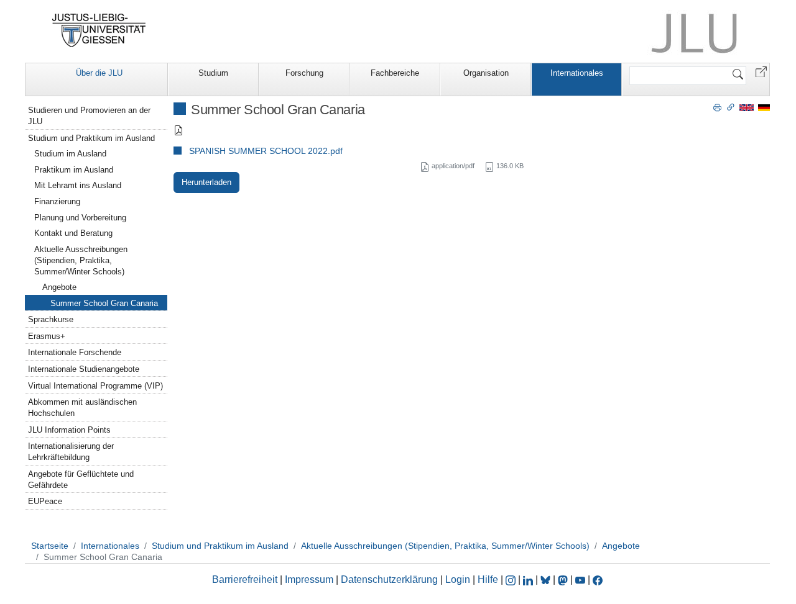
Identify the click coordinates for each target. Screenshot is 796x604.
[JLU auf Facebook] (598, 579)
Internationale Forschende (74, 352)
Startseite (49, 546)
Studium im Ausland (70, 153)
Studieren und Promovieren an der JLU (89, 116)
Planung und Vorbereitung (80, 217)
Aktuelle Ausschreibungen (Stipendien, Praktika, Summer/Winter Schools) (80, 260)
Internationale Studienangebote (83, 369)
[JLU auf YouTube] (580, 579)
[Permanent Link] (731, 107)
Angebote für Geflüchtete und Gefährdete (81, 479)
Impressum (309, 579)
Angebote (59, 287)
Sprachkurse (50, 319)
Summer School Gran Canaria (104, 303)
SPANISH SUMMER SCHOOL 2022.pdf (266, 151)
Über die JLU (99, 73)
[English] (746, 107)
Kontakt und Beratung (73, 233)
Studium (213, 73)
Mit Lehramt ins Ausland (77, 185)
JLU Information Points (69, 430)
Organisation (486, 73)
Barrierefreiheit (244, 579)
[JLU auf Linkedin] (529, 579)
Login (459, 579)
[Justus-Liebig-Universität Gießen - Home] (99, 30)
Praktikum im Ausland (73, 169)
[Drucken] (717, 107)
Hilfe (488, 579)
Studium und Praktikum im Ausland (91, 138)
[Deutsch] (764, 107)
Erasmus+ (46, 336)
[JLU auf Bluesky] (546, 579)
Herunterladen (206, 182)
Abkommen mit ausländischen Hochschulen (82, 407)
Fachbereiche (395, 73)
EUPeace (45, 501)
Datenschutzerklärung (389, 579)
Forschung (304, 73)
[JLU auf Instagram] (512, 579)
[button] (761, 71)
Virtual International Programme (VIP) (95, 385)
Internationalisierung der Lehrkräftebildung (71, 451)
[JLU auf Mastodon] (564, 579)
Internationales (576, 73)
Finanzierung (57, 201)
